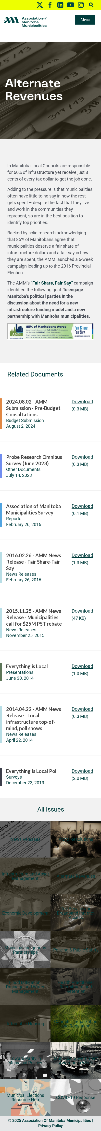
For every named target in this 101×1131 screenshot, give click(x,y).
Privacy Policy (50, 1125)
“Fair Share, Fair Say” (52, 283)
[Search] (91, 4)
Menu (85, 19)
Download (82, 402)
